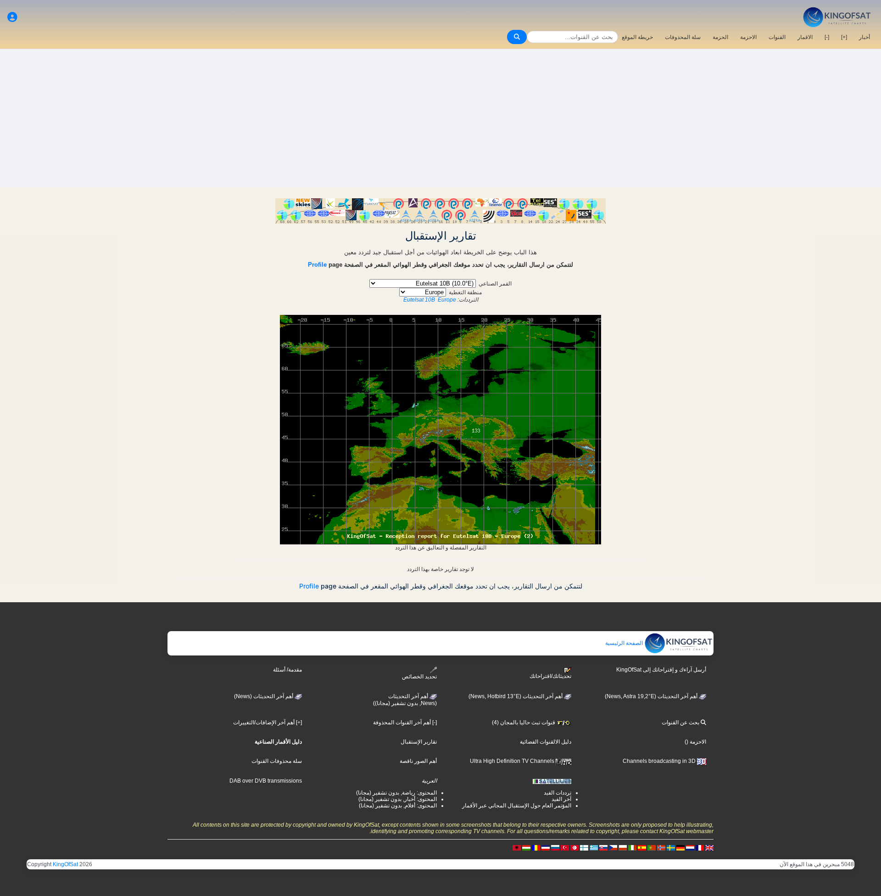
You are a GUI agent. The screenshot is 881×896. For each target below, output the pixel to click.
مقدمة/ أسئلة (287, 669)
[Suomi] (584, 847)
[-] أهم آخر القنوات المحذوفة (405, 722)
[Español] (642, 847)
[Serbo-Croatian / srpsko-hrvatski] (545, 847)
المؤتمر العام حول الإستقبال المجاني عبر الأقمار (516, 805)
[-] (827, 37)
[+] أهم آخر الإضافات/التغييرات (267, 722)
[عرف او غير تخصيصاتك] (12, 17)
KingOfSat (65, 864)
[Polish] (623, 847)
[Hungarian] (526, 847)
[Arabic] (574, 847)
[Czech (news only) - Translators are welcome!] (613, 847)
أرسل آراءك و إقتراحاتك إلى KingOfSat (661, 669)
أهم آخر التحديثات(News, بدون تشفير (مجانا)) (405, 700)
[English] (709, 847)
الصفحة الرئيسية (624, 643)
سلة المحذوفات (683, 37)
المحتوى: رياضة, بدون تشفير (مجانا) (396, 793)
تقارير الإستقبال (419, 742)
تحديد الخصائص (419, 676)
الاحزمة (748, 37)
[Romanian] (536, 847)
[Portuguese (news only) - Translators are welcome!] (651, 847)
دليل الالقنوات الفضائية (545, 742)
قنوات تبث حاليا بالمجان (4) (524, 722)
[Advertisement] (440, 118)
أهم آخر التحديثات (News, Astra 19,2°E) (652, 696)
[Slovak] (603, 847)
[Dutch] (690, 847)
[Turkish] (565, 847)
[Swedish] (671, 847)
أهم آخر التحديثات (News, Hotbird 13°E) (516, 696)
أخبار (864, 37)
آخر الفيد (561, 799)
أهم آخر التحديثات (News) (264, 696)
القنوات (777, 37)
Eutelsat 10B (419, 300)
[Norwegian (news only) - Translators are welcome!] (661, 847)
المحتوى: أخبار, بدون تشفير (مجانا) (397, 799)
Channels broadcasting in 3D (660, 761)
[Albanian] (517, 847)
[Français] (700, 847)
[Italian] (632, 847)
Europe (447, 300)
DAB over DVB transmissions (265, 781)
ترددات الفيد (557, 793)
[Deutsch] (680, 847)
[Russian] (555, 847)
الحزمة (720, 37)
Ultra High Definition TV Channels (513, 761)
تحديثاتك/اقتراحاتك (550, 676)
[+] (844, 37)
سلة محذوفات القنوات (276, 761)
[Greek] (594, 847)
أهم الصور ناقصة (418, 761)
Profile (317, 264)
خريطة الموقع (637, 37)
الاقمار (805, 37)
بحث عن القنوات (681, 722)
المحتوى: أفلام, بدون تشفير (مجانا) (398, 805)
